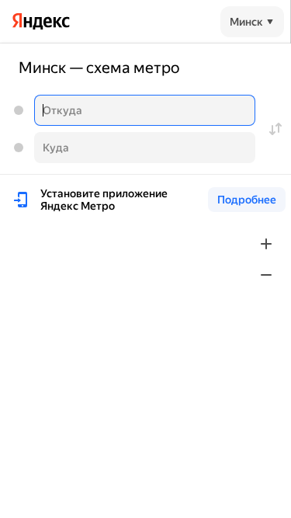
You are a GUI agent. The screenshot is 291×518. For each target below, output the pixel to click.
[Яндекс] (41, 21)
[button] (252, 21)
